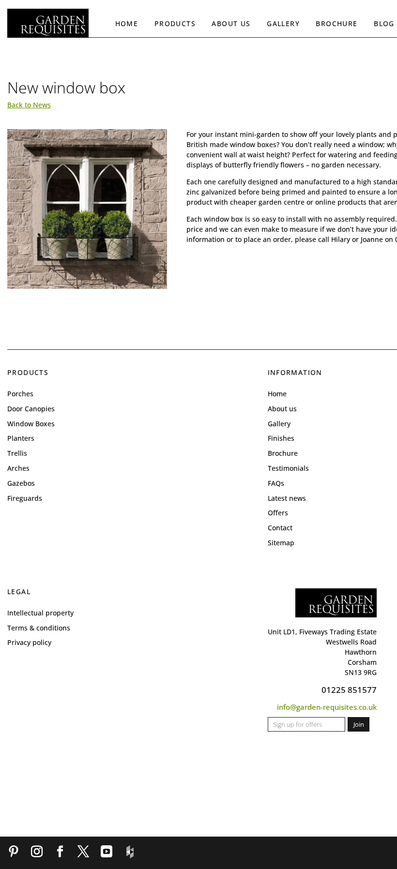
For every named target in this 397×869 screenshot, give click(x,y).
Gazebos (21, 483)
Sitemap (281, 542)
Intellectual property (40, 612)
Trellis (17, 453)
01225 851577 (349, 689)
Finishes (281, 438)
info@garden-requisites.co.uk (327, 707)
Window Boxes (31, 423)
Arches (18, 468)
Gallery (283, 23)
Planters (20, 438)
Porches (20, 393)
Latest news (287, 498)
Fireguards (24, 498)
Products (175, 23)
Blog (384, 23)
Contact (280, 527)
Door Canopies (31, 408)
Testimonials (288, 468)
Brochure (336, 23)
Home (126, 23)
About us (231, 23)
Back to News (29, 104)
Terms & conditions (38, 627)
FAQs (276, 483)
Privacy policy (29, 642)
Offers (278, 512)
